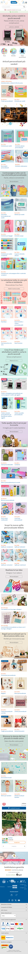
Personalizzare (14, 181)
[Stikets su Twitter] (15, 900)
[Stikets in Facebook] (9, 900)
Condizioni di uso (10, 951)
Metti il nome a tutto (14, 289)
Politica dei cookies (17, 951)
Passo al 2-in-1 (14, 360)
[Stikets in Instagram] (12, 900)
